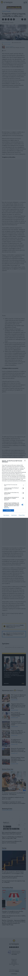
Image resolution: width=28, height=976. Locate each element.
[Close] (25, 461)
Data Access (14, 515)
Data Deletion (6, 515)
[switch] (23, 488)
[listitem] (14, 485)
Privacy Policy (22, 515)
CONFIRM (8, 510)
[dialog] (14, 488)
